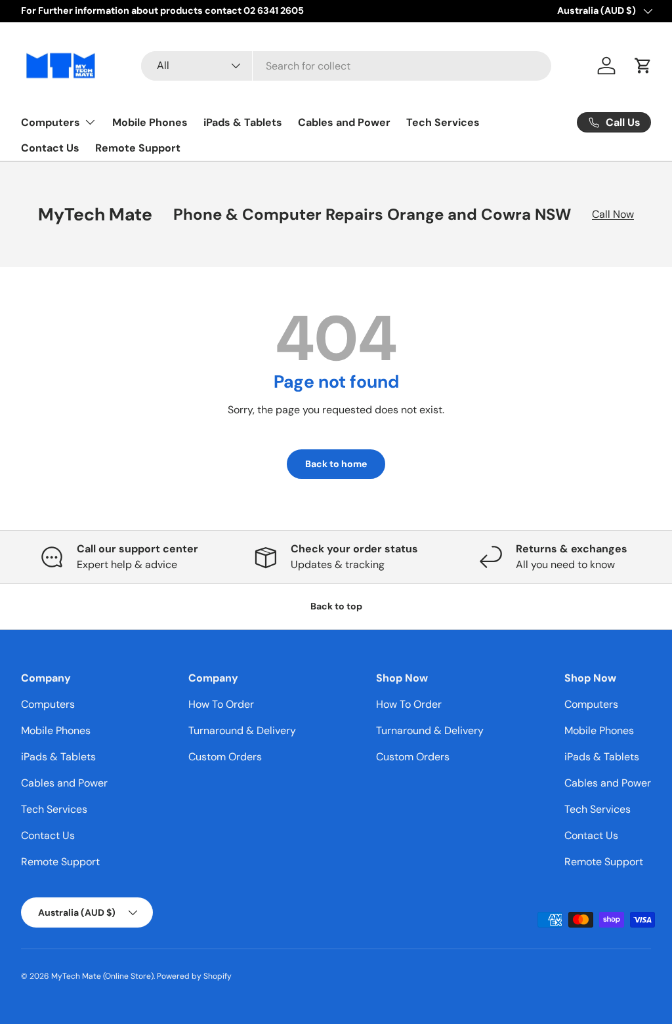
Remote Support (137, 148)
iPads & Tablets (242, 122)
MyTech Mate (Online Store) (102, 976)
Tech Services (443, 122)
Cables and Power (344, 122)
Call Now (613, 214)
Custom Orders (225, 757)
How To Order (221, 704)
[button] (643, 65)
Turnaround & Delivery (242, 730)
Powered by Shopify (194, 976)
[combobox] (346, 66)
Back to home (336, 464)
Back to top (336, 606)
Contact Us (50, 148)
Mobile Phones (150, 122)
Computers (48, 704)
